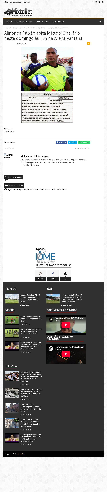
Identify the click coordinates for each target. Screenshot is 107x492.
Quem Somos (15, 2)
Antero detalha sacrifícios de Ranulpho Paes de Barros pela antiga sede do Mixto (31, 392)
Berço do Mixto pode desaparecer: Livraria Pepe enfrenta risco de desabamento (30, 422)
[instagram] (95, 2)
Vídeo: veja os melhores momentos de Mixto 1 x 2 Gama (30, 318)
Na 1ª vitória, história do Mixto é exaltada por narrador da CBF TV (30, 331)
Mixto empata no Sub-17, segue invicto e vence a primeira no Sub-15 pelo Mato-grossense (71, 298)
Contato (26, 2)
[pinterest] (102, 2)
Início (6, 2)
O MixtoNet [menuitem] (58, 21)
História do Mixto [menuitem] (23, 21)
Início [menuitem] (9, 21)
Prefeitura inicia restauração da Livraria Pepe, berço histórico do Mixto (30, 407)
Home (6, 28)
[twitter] (99, 2)
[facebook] (93, 2)
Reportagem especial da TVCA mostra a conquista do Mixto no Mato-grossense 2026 (30, 345)
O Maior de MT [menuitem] (42, 21)
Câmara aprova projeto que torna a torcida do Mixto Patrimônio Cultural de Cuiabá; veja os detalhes (31, 376)
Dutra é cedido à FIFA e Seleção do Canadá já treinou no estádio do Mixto (30, 298)
